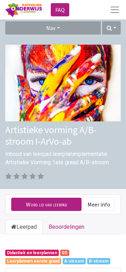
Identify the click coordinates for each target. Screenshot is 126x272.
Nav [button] (50, 27)
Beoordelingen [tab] (66, 227)
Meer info (99, 204)
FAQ (60, 9)
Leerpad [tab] (26, 227)
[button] (111, 28)
